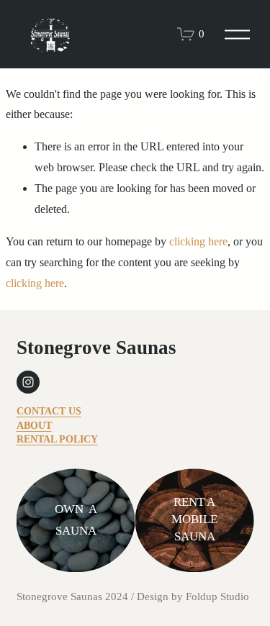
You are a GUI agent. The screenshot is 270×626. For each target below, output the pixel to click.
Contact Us (49, 411)
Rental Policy (57, 439)
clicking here (198, 241)
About (34, 425)
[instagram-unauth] (28, 382)
